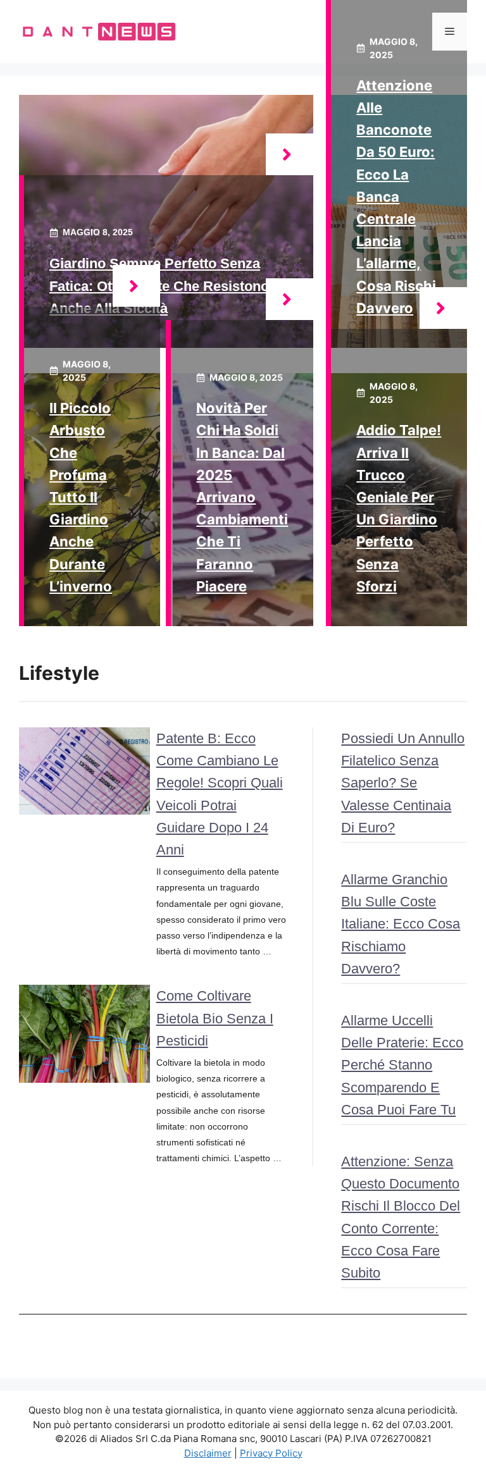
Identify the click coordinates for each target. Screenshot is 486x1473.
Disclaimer (208, 1453)
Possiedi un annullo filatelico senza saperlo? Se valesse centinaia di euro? (402, 782)
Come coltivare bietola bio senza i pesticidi (214, 1018)
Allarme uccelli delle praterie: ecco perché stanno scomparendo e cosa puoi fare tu (402, 1065)
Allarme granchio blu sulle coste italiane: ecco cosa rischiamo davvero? (400, 924)
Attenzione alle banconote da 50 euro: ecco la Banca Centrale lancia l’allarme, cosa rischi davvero (396, 196)
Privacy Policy (271, 1453)
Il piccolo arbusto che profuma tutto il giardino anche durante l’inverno (80, 497)
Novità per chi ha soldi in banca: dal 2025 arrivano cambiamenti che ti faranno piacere (242, 497)
